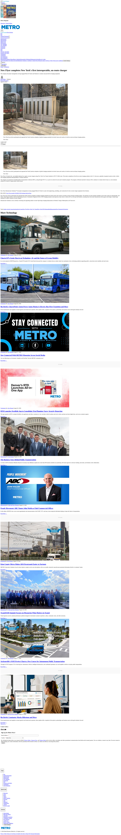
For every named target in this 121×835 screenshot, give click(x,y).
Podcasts (22, 59)
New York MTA (41, 209)
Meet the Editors (9, 60)
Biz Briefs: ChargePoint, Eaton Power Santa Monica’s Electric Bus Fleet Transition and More (34, 307)
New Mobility (4, 44)
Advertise (15, 60)
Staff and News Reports (13, 505)
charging (15, 209)
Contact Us (44, 60)
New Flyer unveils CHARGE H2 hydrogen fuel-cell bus (18, 193)
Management (3, 39)
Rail (1, 49)
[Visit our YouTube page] (5, 729)
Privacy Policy (50, 60)
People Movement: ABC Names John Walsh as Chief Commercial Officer (27, 508)
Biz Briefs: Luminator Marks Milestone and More (19, 717)
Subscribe (3, 23)
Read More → (4, 263)
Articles (13, 1)
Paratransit (3, 46)
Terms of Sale (16, 833)
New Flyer (25, 209)
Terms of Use (10, 833)
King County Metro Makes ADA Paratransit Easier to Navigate (23, 564)
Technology (3, 54)
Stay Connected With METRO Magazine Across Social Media (23, 355)
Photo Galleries (16, 59)
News (10, 1)
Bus (1, 33)
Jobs (25, 59)
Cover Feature (6, 1)
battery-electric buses (8, 209)
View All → (3, 724)
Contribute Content (31, 60)
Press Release (38, 60)
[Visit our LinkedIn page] (2, 729)
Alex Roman (10, 255)
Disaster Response (5, 36)
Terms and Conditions (58, 60)
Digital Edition (9, 23)
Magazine (3, 59)
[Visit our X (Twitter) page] (4, 729)
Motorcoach (3, 41)
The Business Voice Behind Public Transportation (18, 460)
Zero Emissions (4, 56)
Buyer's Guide (42, 59)
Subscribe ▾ (3, 4)
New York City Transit (33, 209)
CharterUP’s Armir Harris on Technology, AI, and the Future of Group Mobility (29, 258)
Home (2, 67)
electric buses (20, 209)
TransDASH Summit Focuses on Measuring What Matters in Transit (25, 613)
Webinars (28, 59)
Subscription (3, 60)
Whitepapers (33, 59)
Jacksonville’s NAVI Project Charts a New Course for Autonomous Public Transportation (33, 661)
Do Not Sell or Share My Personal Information (29, 833)
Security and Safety (5, 51)
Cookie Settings (66, 60)
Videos (11, 59)
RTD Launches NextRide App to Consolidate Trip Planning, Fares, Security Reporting (31, 411)
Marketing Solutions (22, 60)
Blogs (8, 59)
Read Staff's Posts (4, 80)
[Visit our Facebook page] (1, 729)
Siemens (47, 209)
